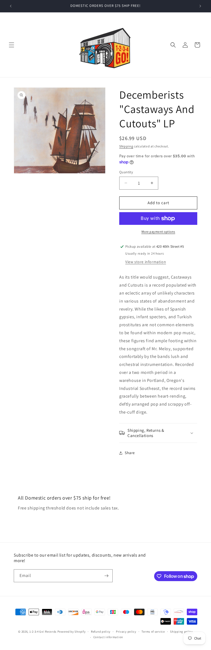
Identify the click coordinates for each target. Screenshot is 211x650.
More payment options (158, 232)
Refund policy (100, 631)
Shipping (126, 146)
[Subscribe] (106, 575)
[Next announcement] (200, 6)
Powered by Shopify (71, 631)
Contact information (108, 637)
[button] (11, 45)
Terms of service (153, 631)
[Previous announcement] (11, 6)
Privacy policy (126, 631)
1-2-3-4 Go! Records (43, 631)
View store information (145, 261)
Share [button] (130, 452)
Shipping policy (181, 631)
